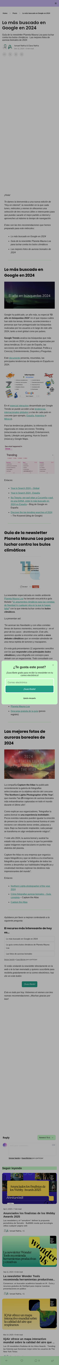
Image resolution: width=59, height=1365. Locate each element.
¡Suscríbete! (29, 689)
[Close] (53, 665)
